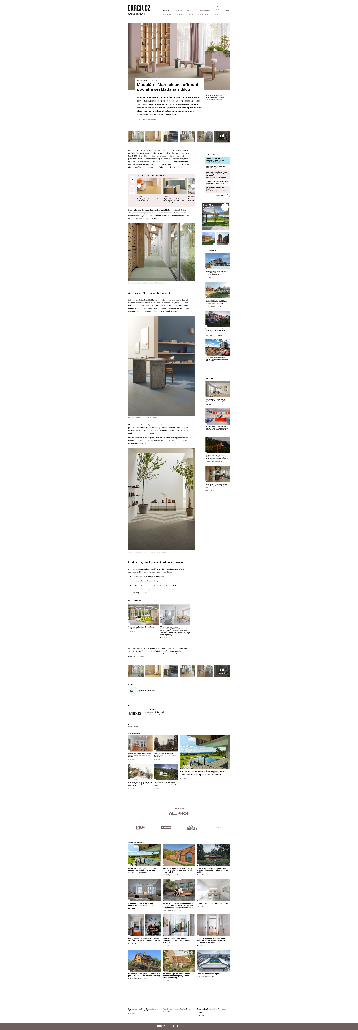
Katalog (178, 10)
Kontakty (195, 1026)
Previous (139, 186)
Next (193, 186)
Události (216, 14)
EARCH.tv (190, 10)
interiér (156, 80)
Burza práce (205, 10)
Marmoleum (149, 210)
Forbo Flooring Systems (140, 153)
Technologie (180, 14)
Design (191, 14)
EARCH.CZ (139, 119)
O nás (182, 1026)
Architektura (167, 14)
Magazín (166, 10)
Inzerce (188, 1026)
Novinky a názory (203, 14)
